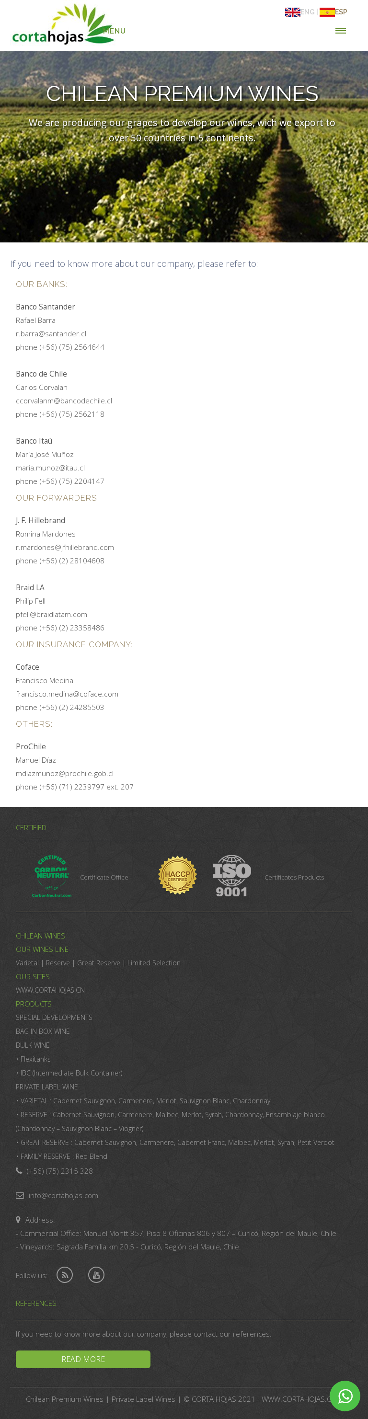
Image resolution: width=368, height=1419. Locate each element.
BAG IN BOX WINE (43, 1031)
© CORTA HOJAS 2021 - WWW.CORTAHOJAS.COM (263, 1399)
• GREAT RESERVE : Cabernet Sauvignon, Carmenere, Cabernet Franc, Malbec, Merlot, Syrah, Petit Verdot (175, 1142)
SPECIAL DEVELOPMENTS (54, 1017)
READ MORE (83, 1359)
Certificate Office (104, 877)
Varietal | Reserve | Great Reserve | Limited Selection (98, 962)
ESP (341, 12)
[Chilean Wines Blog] (65, 1275)
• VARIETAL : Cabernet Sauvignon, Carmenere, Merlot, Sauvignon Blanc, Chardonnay (143, 1100)
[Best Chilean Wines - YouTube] (96, 1275)
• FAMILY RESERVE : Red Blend (61, 1156)
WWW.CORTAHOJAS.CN (50, 990)
